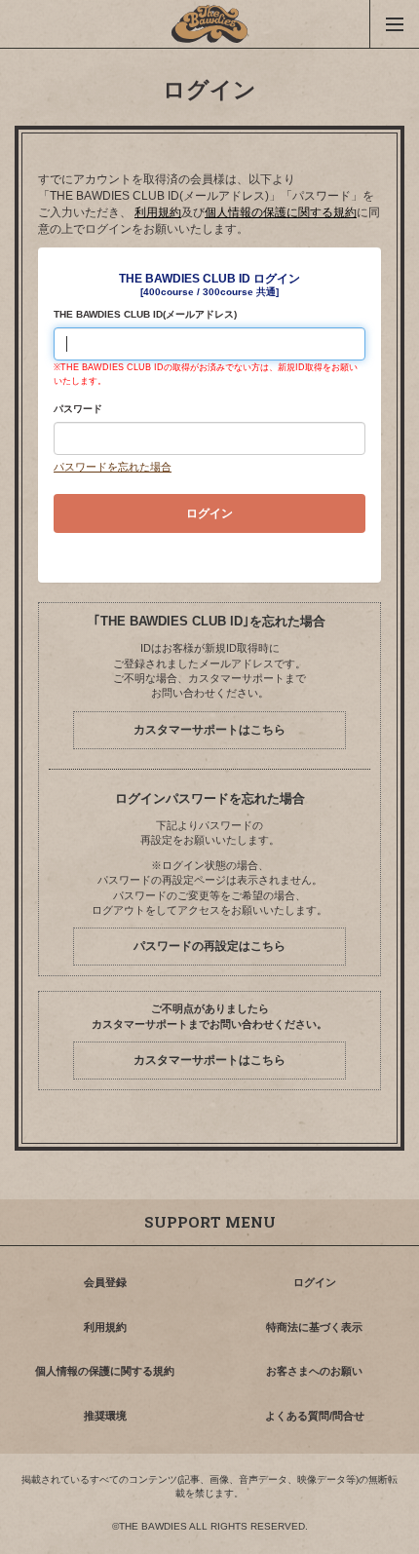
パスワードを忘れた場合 (112, 467)
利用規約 (157, 212)
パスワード (78, 408)
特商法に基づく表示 (314, 1327)
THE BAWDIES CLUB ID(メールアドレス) (145, 314)
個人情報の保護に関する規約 (281, 212)
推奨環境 (105, 1415)
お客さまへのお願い (314, 1371)
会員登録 (105, 1282)
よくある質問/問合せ (314, 1415)
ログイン (314, 1282)
